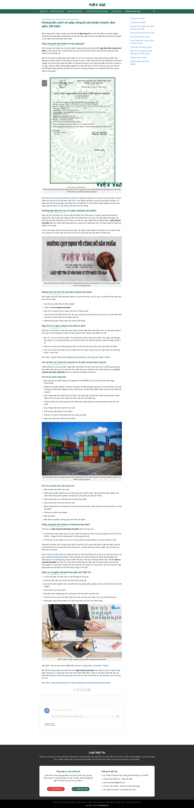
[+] (81, 716)
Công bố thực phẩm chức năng (142, 33)
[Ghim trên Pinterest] (85, 689)
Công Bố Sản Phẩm (57, 11)
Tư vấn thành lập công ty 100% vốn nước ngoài (142, 42)
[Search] (154, 11)
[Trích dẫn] (70, 716)
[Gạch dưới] (58, 716)
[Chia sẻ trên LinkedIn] (89, 689)
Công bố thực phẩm (138, 22)
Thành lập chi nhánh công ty (141, 47)
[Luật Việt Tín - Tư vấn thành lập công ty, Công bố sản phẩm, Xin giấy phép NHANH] (97, 4)
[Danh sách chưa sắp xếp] (67, 716)
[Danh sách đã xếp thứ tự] (64, 716)
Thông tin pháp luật (132, 11)
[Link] (75, 716)
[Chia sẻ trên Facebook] (74, 689)
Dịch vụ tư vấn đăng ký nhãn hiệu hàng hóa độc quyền (141, 52)
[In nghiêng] (56, 716)
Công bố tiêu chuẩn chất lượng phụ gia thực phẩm (142, 27)
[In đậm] (53, 716)
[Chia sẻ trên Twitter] (78, 689)
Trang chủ (43, 11)
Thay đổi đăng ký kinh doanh (97, 11)
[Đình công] (61, 716)
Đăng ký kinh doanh (74, 11)
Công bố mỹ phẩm (137, 18)
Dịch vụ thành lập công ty (140, 37)
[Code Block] (73, 716)
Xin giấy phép (116, 11)
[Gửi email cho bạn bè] (82, 689)
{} (78, 716)
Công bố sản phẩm (48, 19)
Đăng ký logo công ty (138, 57)
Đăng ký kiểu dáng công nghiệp (139, 62)
